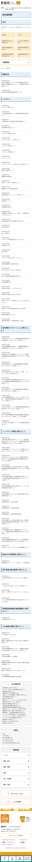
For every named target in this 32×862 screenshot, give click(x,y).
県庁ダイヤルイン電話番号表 (16, 835)
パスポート (20, 34)
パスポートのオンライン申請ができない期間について (15, 164)
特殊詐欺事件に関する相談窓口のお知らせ (12, 221)
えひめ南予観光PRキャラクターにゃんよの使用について (15, 578)
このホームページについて (8, 839)
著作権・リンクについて (8, 842)
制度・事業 (6, 767)
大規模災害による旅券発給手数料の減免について (14, 121)
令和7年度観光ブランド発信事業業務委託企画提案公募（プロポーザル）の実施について (15, 390)
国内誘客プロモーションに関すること (7, 41)
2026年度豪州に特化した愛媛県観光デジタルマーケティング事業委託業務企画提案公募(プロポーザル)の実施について (15, 531)
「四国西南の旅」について (8, 619)
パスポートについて (7, 158)
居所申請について (6, 201)
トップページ (8, 7)
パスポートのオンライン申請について (11, 139)
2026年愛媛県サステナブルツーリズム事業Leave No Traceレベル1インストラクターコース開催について (15, 450)
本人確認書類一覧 (6, 282)
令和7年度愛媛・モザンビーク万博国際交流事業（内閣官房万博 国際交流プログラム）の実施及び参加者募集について (15, 84)
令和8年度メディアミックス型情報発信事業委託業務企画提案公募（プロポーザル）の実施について (15, 339)
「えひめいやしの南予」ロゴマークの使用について (15, 585)
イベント (6, 755)
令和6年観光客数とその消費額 (9, 656)
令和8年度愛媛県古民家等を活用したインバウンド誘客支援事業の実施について (15, 487)
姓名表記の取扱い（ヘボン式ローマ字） (12, 288)
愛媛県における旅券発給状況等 (10, 188)
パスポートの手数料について (9, 152)
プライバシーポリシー (7, 844)
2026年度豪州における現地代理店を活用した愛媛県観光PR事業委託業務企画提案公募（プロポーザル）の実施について (15, 522)
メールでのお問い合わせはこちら (11, 742)
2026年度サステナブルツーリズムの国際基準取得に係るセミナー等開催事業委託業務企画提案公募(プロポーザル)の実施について (15, 458)
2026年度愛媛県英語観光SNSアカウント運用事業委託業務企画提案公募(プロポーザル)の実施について (15, 540)
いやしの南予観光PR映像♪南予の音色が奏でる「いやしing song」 (15, 600)
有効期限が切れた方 (7, 207)
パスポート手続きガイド (8, 107)
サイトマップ (23, 839)
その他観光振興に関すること (23, 55)
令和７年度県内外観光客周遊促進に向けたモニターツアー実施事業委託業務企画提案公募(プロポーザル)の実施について (15, 381)
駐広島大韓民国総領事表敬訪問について (12, 92)
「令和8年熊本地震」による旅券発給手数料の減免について (15, 114)
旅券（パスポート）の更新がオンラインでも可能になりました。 (15, 301)
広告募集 (22, 842)
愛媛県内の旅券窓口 (7, 176)
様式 (4, 773)
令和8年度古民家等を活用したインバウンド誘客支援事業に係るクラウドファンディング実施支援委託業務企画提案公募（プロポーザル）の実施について (15, 441)
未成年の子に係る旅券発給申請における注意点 (14, 308)
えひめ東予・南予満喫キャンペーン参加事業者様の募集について (15, 423)
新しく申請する (6, 233)
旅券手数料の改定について (8, 127)
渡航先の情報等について (8, 170)
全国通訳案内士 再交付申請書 (10, 502)
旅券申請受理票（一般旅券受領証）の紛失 (12, 320)
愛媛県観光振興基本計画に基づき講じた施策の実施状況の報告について (15, 663)
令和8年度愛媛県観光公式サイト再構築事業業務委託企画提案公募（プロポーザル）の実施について (15, 347)
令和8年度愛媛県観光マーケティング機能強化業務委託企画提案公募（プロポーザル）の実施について (15, 649)
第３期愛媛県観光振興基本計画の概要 (11, 676)
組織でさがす (15, 7)
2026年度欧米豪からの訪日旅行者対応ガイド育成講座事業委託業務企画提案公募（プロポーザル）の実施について (15, 468)
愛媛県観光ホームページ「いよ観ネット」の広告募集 (15, 562)
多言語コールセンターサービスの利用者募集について (15, 547)
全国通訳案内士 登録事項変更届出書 (11, 514)
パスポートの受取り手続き (8, 133)
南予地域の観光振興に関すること (23, 48)
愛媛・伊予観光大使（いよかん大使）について (14, 670)
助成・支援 (6, 784)
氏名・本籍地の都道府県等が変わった (11, 276)
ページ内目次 (6, 68)
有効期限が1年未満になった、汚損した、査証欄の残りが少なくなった (15, 214)
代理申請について (6, 245)
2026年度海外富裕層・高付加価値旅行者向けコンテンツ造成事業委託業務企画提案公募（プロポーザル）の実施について (15, 478)
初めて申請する (6, 227)
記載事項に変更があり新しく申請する (11, 294)
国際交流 (4, 34)
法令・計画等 (7, 778)
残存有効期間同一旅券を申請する (10, 264)
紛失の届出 (4, 251)
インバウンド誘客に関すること (23, 41)
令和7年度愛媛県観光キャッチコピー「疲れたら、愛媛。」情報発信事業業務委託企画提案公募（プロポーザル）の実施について (15, 399)
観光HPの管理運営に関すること (7, 48)
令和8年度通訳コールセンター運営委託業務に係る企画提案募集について (15, 494)
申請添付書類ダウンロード (8, 314)
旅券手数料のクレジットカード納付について (13, 195)
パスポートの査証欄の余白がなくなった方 (12, 239)
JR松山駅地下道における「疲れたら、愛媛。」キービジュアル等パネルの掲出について (15, 372)
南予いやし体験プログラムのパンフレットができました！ (15, 592)
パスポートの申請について (8, 146)
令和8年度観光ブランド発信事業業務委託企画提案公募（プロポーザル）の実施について (15, 364)
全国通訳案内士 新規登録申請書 (10, 508)
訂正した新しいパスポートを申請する (11, 270)
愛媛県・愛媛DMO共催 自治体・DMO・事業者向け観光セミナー (15, 641)
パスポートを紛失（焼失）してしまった (12, 257)
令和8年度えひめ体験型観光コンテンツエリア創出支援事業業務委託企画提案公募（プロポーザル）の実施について (15, 356)
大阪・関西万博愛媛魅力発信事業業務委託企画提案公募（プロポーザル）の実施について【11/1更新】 (15, 415)
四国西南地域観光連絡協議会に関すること (7, 55)
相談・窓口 (6, 761)
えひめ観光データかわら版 (8, 634)
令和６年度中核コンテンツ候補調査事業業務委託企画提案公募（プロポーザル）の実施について (15, 407)
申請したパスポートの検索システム (11, 182)
